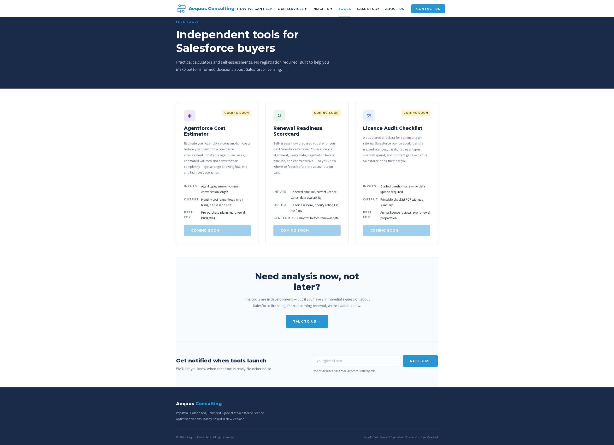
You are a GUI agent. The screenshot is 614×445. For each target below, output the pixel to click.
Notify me (420, 361)
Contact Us (428, 9)
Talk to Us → (307, 321)
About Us (394, 9)
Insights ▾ (322, 9)
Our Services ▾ (292, 9)
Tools (344, 9)
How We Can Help (254, 9)
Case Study (368, 9)
